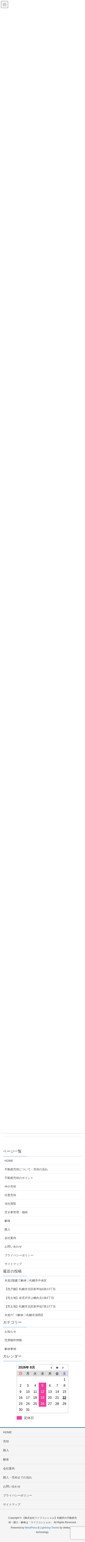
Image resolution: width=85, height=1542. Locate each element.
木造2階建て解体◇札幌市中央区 (26, 1280)
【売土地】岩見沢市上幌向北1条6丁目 (29, 1297)
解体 (7, 1220)
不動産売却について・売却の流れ (26, 1169)
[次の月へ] (64, 1367)
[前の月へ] (50, 1367)
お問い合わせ (13, 1246)
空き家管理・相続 (16, 1212)
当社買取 (10, 1203)
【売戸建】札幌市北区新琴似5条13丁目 (30, 1289)
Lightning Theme (49, 1527)
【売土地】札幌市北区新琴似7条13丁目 (30, 1306)
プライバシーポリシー (19, 1255)
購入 (7, 1229)
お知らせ (10, 1331)
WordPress (31, 1527)
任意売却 (10, 1195)
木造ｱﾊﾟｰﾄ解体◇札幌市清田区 (24, 1315)
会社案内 (10, 1238)
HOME (9, 1160)
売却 (6, 1441)
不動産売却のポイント (19, 1177)
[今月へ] (57, 1367)
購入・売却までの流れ (17, 1477)
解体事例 (10, 1349)
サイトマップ (13, 1264)
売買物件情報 (13, 1340)
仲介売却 (10, 1186)
